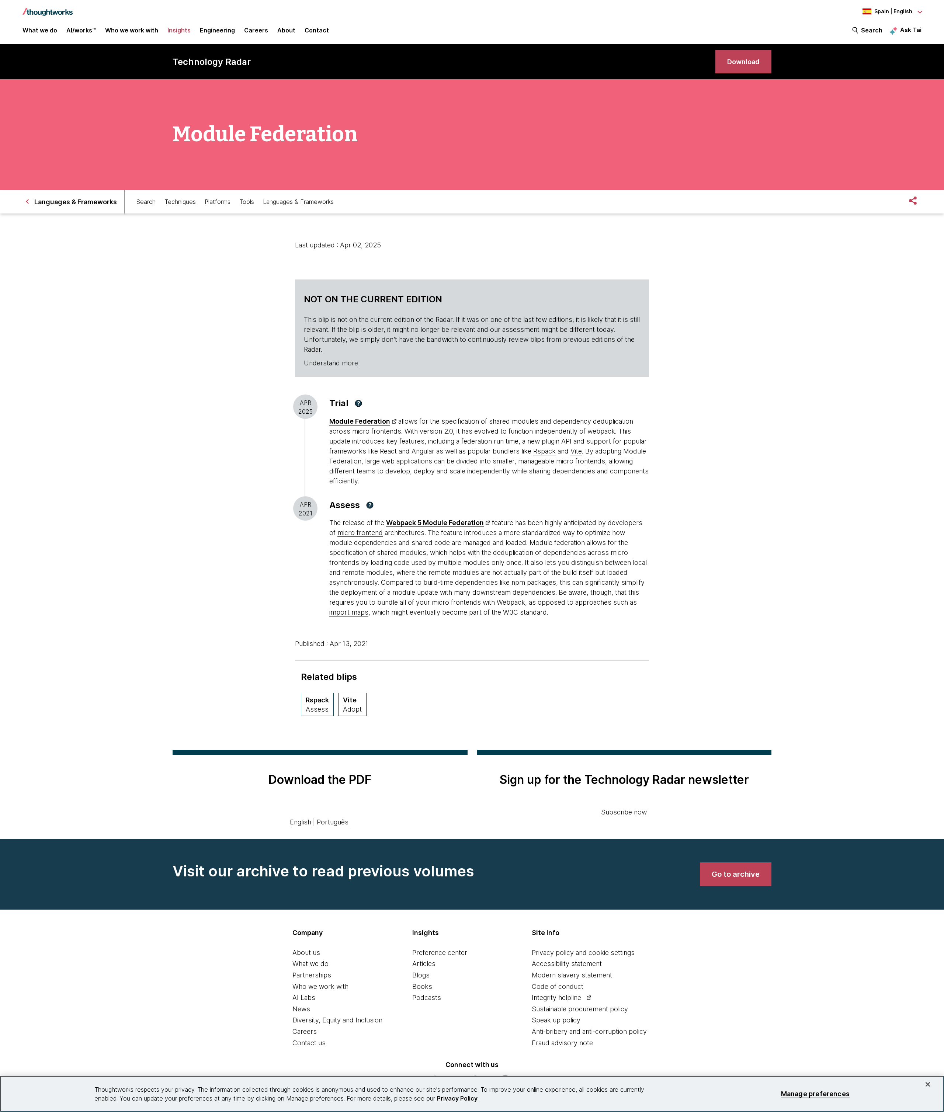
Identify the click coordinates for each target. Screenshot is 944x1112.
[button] (358, 403)
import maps (348, 612)
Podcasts (426, 997)
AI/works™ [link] (81, 30)
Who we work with (320, 986)
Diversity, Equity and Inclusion (337, 1020)
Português (332, 822)
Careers (304, 1031)
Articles (423, 963)
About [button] (286, 30)
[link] (743, 61)
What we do (310, 963)
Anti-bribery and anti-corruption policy (589, 1031)
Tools (246, 201)
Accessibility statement (567, 963)
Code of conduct (557, 986)
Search (871, 30)
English (300, 822)
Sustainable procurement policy (580, 1009)
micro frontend (360, 532)
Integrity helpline (556, 997)
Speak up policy (556, 1020)
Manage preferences (815, 1094)
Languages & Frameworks (298, 201)
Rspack (544, 451)
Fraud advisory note (562, 1043)
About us (306, 952)
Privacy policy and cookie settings (583, 952)
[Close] (928, 1084)
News (301, 1009)
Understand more (331, 363)
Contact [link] (317, 30)
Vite (576, 451)
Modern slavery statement (572, 975)
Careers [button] (256, 30)
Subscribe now (624, 812)
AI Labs (303, 997)
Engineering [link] (217, 30)
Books (422, 986)
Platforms (217, 201)
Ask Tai (911, 30)
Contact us (309, 1043)
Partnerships (311, 975)
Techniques (180, 201)
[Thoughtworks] (47, 8)
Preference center (439, 952)
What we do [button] (39, 30)
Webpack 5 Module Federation (435, 523)
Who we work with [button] (131, 30)
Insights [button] (179, 30)
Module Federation (359, 421)
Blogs (421, 975)
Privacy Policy (457, 1098)
